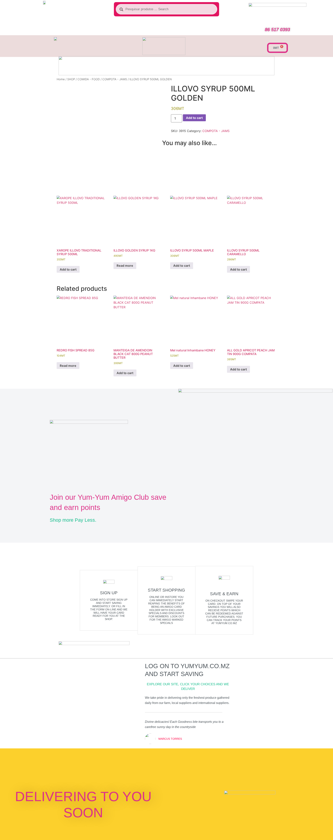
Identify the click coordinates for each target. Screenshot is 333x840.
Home (61, 79)
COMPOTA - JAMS (114, 79)
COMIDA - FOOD (88, 79)
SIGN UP (109, 592)
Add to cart (194, 118)
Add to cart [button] (68, 269)
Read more (125, 265)
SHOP (71, 79)
